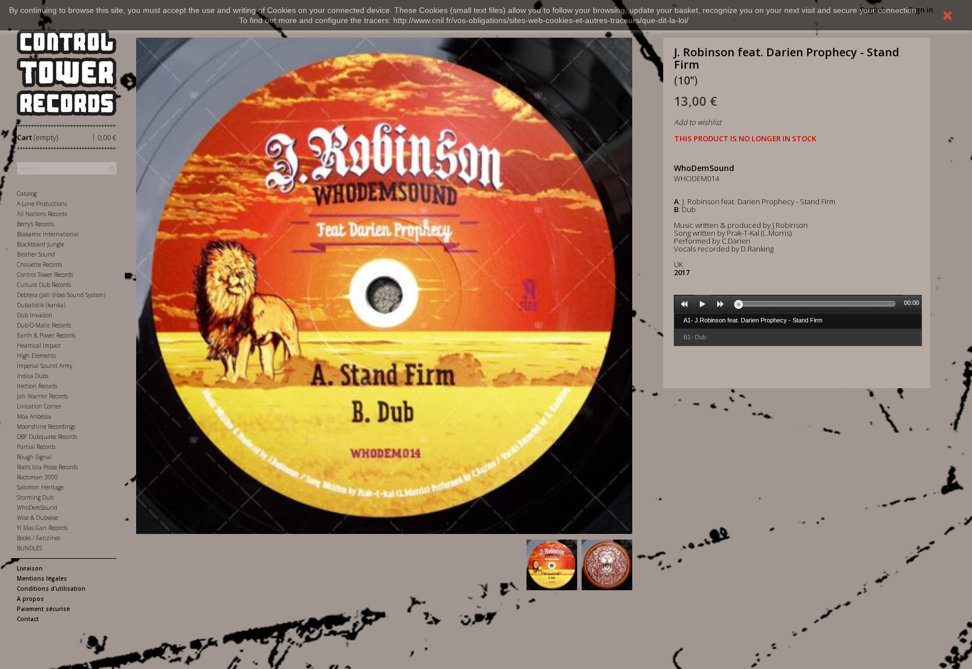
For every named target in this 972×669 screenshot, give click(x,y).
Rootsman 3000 (37, 477)
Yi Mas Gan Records (42, 528)
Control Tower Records (45, 275)
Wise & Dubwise (37, 518)
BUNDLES (29, 548)
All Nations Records (42, 214)
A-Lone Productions (42, 204)
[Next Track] (721, 304)
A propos (30, 599)
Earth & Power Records (46, 335)
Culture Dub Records (44, 285)
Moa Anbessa (34, 416)
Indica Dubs (32, 376)
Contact (28, 619)
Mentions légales (42, 578)
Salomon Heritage (40, 487)
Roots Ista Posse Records (47, 467)
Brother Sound (36, 254)
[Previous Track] (684, 304)
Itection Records (37, 386)
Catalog (27, 193)
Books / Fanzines (38, 538)
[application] (798, 304)
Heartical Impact (39, 345)
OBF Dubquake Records (47, 437)
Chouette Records (39, 264)
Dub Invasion (34, 315)
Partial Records (36, 447)
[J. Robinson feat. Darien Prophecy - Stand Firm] (551, 565)
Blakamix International (48, 234)
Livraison (30, 568)
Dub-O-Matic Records (44, 325)
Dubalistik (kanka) (41, 305)
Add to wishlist (697, 122)
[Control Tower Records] (66, 72)
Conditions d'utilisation (51, 588)
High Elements (36, 356)
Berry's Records (35, 224)
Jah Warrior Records (42, 396)
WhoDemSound (37, 507)
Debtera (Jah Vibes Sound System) (61, 295)
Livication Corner (39, 406)
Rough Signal (34, 457)
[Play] (702, 304)
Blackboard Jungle (40, 244)
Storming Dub (35, 497)
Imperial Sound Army (45, 366)
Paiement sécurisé (43, 609)
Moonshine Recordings (46, 426)
